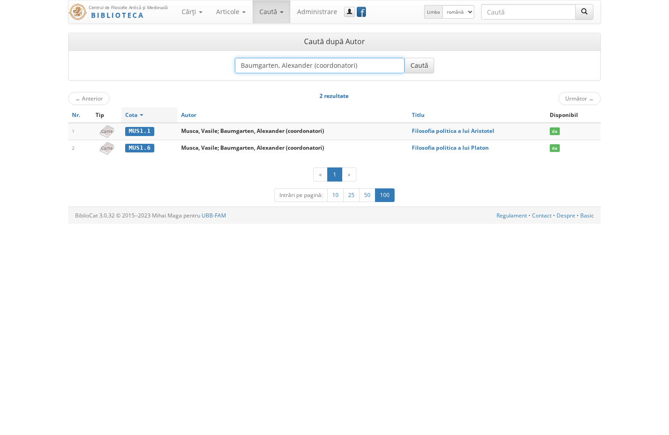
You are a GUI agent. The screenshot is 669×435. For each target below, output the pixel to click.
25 (351, 195)
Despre (566, 215)
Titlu (418, 115)
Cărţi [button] (190, 11)
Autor (188, 115)
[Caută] (584, 12)
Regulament (512, 215)
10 (335, 195)
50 (367, 195)
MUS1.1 (140, 130)
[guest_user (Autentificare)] (349, 12)
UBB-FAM (214, 215)
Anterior (89, 98)
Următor (579, 98)
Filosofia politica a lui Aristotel (453, 131)
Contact (542, 215)
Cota (132, 115)
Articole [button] (228, 11)
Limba (433, 12)
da (554, 131)
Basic (587, 215)
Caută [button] (269, 11)
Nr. (76, 115)
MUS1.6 (140, 147)
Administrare (317, 11)
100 (385, 195)
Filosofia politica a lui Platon (450, 148)
